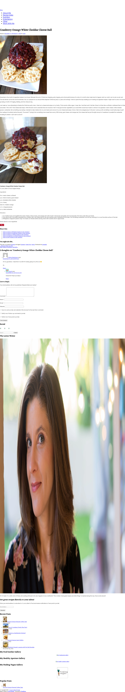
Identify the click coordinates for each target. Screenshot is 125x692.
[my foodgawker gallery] (62, 655)
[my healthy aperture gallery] (62, 661)
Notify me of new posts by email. (10, 317)
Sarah (24, 33)
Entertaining (8, 19)
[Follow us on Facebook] (1, 329)
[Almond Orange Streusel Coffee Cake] (4, 686)
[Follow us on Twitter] (6, 329)
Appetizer (23, 244)
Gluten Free (28, 244)
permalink (44, 244)
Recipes (13, 244)
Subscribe (3, 610)
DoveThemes (11, 691)
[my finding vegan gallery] (62, 677)
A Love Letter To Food (9, 2)
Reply (4, 268)
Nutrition (6, 17)
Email (2, 303)
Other (5, 21)
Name (2, 299)
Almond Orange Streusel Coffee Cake (13, 687)
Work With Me (8, 23)
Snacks (33, 244)
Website (2, 306)
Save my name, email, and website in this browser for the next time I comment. (23, 310)
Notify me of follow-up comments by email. (13, 313)
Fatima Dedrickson (13, 257)
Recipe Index (8, 15)
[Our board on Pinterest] (10, 329)
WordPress (23, 691)
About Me (7, 13)
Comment (3, 296)
